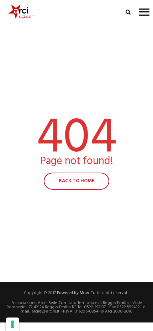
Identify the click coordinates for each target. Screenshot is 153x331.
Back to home (76, 181)
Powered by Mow (73, 293)
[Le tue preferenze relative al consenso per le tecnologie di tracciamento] (12, 324)
